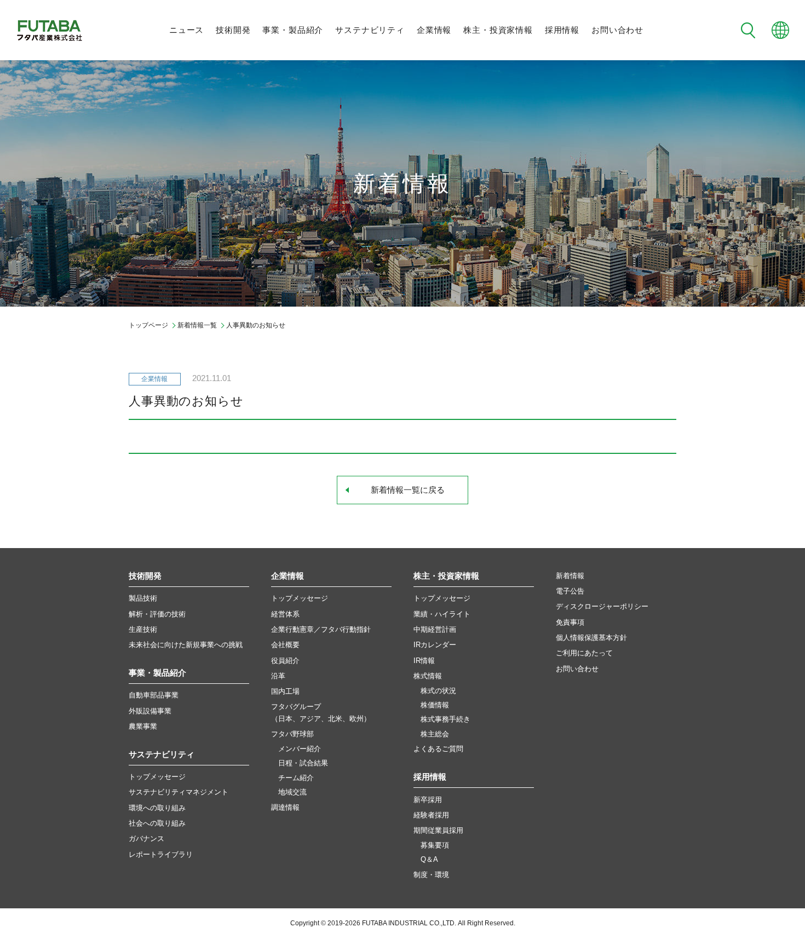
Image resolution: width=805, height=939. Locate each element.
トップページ (148, 325)
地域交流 (292, 792)
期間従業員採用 (438, 830)
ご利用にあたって (584, 653)
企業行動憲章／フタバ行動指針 (321, 629)
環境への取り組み (157, 808)
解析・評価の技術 (157, 614)
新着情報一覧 (197, 325)
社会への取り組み (157, 823)
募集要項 (435, 845)
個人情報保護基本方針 (591, 637)
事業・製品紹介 (292, 30)
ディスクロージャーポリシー (602, 606)
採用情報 (562, 30)
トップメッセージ (157, 777)
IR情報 (424, 660)
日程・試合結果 (303, 763)
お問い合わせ (617, 30)
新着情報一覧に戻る (408, 490)
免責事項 (570, 622)
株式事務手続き (445, 719)
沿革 (278, 676)
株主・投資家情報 (498, 30)
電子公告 (570, 591)
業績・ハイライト (441, 614)
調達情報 (285, 807)
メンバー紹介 (299, 749)
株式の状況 (438, 691)
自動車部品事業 (154, 695)
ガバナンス (146, 838)
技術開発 (233, 30)
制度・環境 (431, 875)
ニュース (186, 30)
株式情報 (427, 676)
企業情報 (434, 30)
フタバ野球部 (292, 734)
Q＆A (429, 859)
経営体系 (285, 614)
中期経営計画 (434, 629)
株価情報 (435, 705)
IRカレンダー (434, 645)
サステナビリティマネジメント (178, 792)
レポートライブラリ (161, 854)
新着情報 (570, 576)
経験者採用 (431, 815)
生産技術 (143, 629)
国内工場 (285, 691)
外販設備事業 (150, 711)
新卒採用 (427, 800)
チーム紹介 (296, 778)
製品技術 (143, 598)
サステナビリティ (370, 30)
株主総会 (435, 734)
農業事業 (143, 726)
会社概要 (285, 645)
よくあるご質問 (438, 749)
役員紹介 (285, 660)
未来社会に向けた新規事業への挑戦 (186, 645)
